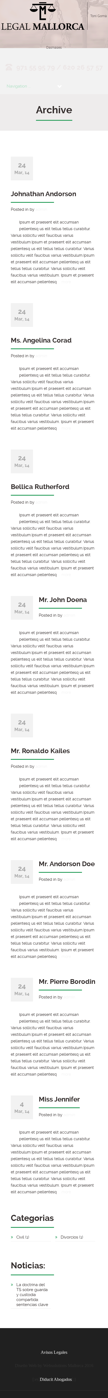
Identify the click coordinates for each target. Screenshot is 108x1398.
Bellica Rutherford (40, 487)
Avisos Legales (54, 1352)
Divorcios (69, 1237)
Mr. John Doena (63, 600)
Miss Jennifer (59, 1099)
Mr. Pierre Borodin (67, 982)
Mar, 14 (21, 168)
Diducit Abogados (56, 1379)
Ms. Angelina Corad (41, 340)
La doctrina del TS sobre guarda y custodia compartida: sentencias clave (32, 1294)
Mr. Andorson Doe (67, 864)
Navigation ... (19, 86)
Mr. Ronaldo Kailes (40, 751)
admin (41, 209)
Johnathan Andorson (43, 194)
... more (64, 282)
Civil (20, 1237)
